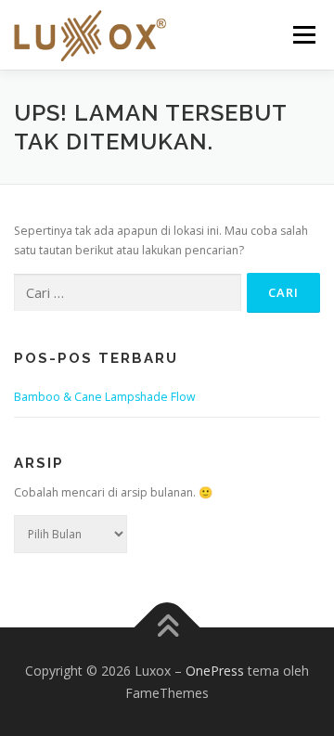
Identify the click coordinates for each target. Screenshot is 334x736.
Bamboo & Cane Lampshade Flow (105, 397)
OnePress (215, 670)
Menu (303, 35)
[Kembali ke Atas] (167, 628)
